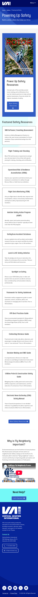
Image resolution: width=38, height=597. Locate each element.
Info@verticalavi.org (11, 550)
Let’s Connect (18, 498)
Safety (8, 10)
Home (3, 10)
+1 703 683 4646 (10, 546)
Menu (33, 3)
